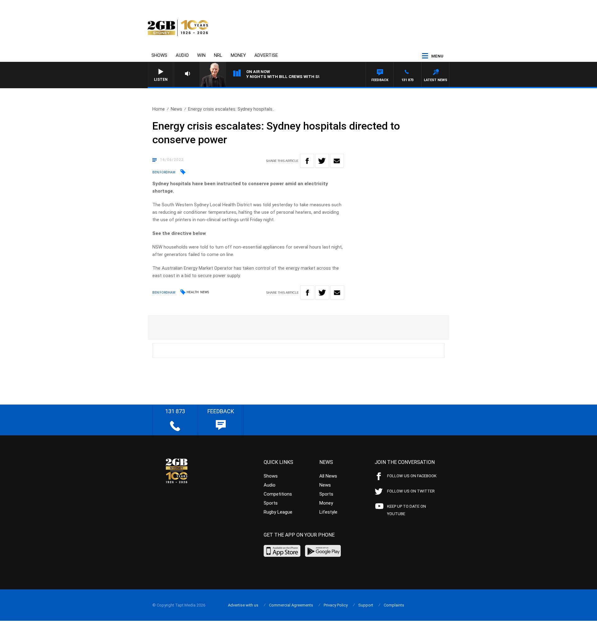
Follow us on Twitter (411, 491)
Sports (271, 503)
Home (158, 109)
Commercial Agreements (291, 605)
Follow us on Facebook (412, 476)
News (176, 109)
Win (201, 55)
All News (328, 476)
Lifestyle (328, 512)
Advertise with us (243, 605)
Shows (159, 55)
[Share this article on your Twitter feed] (322, 161)
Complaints (394, 605)
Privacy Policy (336, 605)
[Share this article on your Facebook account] (307, 161)
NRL (218, 55)
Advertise (266, 55)
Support (365, 605)
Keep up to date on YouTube (406, 510)
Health (193, 292)
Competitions (278, 494)
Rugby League (278, 512)
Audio (182, 55)
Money (238, 55)
